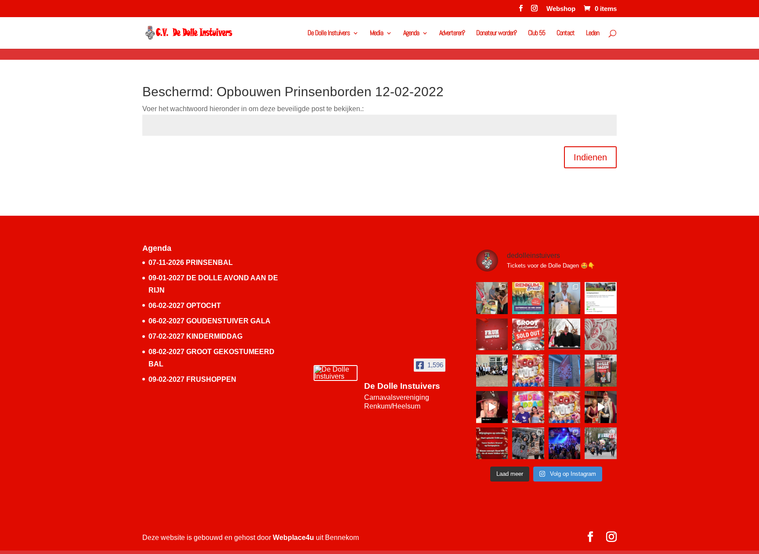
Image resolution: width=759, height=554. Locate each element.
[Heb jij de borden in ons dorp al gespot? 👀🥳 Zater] (601, 371)
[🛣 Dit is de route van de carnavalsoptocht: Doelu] (565, 335)
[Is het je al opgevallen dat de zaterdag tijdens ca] (492, 443)
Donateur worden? (496, 33)
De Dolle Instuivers (328, 33)
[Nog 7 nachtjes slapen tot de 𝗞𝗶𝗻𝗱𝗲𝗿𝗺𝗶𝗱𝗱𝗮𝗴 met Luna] (528, 407)
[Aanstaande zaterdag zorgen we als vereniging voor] (528, 298)
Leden (592, 33)
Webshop (560, 8)
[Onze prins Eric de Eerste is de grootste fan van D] (492, 407)
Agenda (411, 33)
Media (376, 33)
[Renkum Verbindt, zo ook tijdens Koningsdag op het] (601, 298)
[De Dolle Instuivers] (336, 373)
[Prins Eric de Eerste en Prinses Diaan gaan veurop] (601, 407)
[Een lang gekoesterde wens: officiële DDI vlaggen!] (565, 371)
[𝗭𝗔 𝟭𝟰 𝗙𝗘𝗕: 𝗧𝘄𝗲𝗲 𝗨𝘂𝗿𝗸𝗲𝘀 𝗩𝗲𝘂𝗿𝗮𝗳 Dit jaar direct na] (528, 443)
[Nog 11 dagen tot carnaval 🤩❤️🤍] (565, 443)
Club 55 (536, 33)
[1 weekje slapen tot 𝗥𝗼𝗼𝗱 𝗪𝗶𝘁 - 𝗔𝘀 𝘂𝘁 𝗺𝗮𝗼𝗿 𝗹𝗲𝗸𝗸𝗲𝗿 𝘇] (565, 407)
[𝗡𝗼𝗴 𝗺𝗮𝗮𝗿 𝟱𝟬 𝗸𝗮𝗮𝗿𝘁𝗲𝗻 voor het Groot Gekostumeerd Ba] (528, 371)
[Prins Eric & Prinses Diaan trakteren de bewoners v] (492, 298)
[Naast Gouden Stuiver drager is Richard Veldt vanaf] (565, 298)
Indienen (590, 157)
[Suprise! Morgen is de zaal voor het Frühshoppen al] (492, 335)
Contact (566, 33)
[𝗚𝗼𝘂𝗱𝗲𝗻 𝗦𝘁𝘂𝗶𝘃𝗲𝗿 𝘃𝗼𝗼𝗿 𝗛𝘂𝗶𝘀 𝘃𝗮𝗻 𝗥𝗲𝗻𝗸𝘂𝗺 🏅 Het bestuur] (492, 371)
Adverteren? (452, 33)
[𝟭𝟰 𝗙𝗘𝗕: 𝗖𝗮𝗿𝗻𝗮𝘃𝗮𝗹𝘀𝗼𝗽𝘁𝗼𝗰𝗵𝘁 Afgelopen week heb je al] (601, 443)
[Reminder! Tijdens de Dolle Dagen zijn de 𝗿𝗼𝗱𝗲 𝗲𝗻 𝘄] (601, 335)
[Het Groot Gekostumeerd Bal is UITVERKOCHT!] (528, 335)
